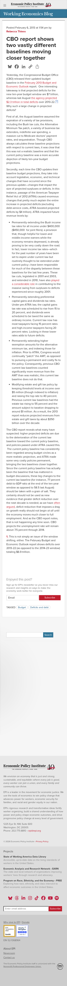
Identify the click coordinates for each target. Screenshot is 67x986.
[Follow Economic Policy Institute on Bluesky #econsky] (10, 899)
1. (7, 536)
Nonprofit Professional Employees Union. (22, 966)
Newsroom (9, 953)
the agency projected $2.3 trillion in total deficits (31, 100)
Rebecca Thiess (16, 31)
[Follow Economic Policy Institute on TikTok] (37, 899)
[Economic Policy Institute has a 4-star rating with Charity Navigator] (22, 931)
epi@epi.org (34, 830)
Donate (26, 922)
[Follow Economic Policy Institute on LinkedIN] (23, 899)
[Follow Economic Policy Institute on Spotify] (57, 899)
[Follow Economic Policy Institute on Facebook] (43, 899)
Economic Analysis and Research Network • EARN (31, 868)
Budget (22, 607)
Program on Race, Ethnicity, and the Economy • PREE (32, 880)
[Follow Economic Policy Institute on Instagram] (30, 899)
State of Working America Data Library (24, 856)
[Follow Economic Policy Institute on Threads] (17, 899)
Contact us (9, 957)
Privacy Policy (42, 841)
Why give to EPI (11, 922)
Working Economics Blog (28, 13)
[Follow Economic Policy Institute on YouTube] (50, 899)
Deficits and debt (39, 607)
